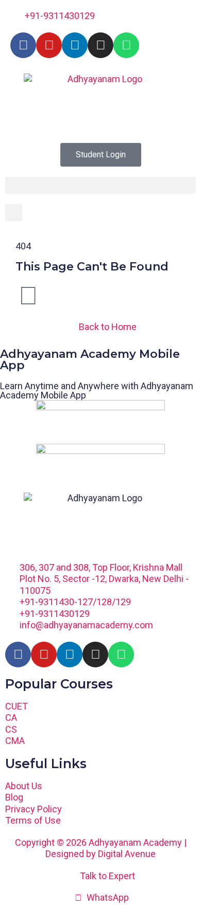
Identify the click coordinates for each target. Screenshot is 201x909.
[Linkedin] (75, 45)
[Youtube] (49, 45)
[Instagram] (100, 45)
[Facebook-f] (23, 45)
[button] (100, 185)
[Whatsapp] (126, 45)
